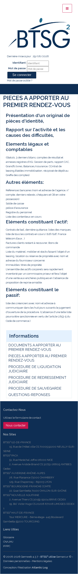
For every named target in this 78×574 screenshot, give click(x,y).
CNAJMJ (8, 541)
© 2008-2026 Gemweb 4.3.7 (20, 556)
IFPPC (6, 546)
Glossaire (8, 537)
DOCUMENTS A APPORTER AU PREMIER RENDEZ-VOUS (34, 347)
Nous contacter (16, 425)
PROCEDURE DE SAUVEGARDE (34, 388)
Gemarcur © (63, 556)
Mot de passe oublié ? (19, 80)
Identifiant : (20, 62)
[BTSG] (39, 33)
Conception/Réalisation (25, 567)
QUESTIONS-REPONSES (29, 395)
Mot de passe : (17, 68)
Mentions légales (42, 561)
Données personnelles (16, 561)
